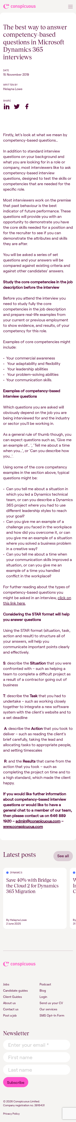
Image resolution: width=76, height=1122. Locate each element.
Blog (43, 990)
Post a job (10, 1015)
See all (63, 855)
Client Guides (12, 997)
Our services (48, 1009)
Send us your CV (51, 1003)
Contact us (11, 1009)
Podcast (45, 984)
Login (43, 997)
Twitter (16, 106)
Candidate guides (15, 990)
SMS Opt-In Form (52, 1015)
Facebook (26, 106)
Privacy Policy (11, 1113)
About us (9, 1003)
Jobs (6, 984)
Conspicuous (19, 7)
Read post (10, 870)
